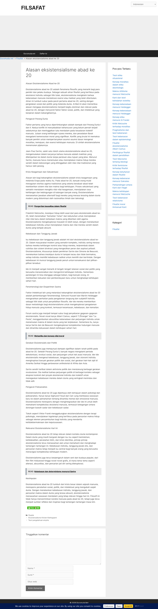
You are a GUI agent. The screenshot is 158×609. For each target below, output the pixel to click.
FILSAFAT (33, 8)
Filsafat (31, 515)
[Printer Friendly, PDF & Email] (33, 507)
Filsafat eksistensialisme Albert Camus (120, 146)
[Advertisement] (79, 33)
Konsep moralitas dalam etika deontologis (121, 85)
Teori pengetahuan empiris (38, 520)
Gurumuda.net (29, 53)
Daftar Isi (43, 53)
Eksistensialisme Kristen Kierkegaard (42, 518)
